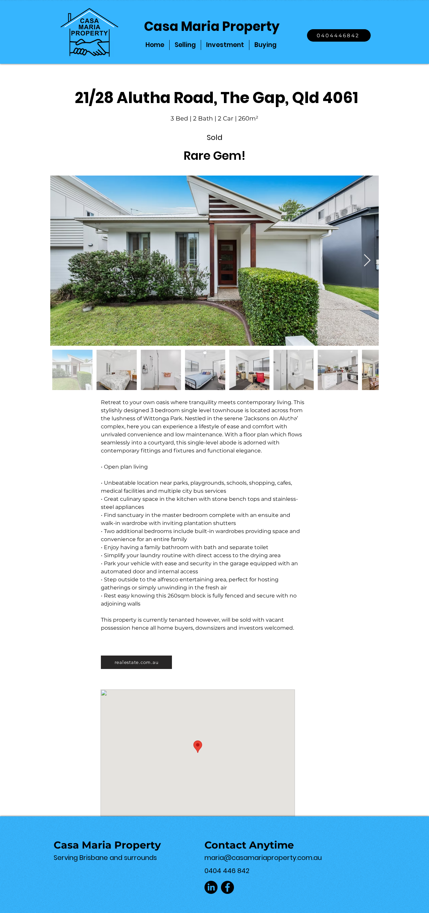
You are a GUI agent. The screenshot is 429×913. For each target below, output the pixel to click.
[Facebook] (227, 887)
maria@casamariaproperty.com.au (263, 857)
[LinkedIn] (211, 887)
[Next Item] (367, 260)
